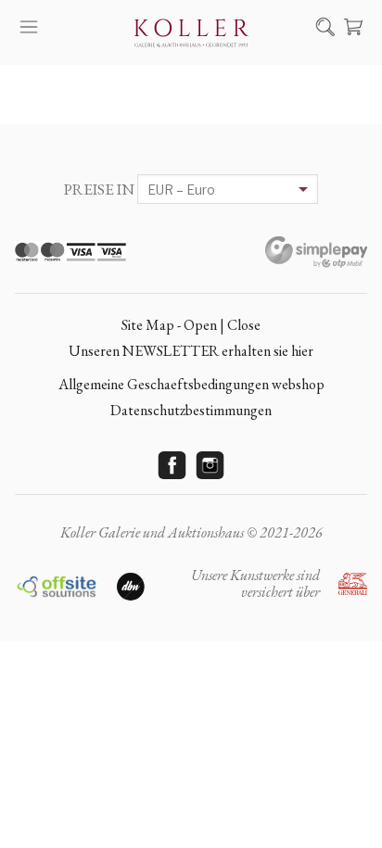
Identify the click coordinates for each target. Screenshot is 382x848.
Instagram (210, 465)
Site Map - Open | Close (191, 325)
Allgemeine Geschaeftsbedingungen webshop (191, 384)
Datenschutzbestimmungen (191, 410)
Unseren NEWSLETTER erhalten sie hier (191, 351)
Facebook (172, 465)
